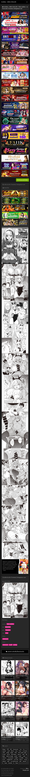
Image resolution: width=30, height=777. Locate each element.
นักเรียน (11, 752)
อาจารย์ (25, 759)
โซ (2, 763)
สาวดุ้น (24, 756)
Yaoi (20, 749)
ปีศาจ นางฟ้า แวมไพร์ (22, 752)
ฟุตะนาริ (19, 754)
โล (13, 763)
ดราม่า (16, 751)
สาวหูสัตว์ (16, 757)
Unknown (5, 639)
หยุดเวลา (21, 759)
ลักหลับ (3, 756)
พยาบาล (8, 754)
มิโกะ (26, 754)
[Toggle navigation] (27, 2)
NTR (8, 749)
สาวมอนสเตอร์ (10, 757)
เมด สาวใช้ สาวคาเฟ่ (14, 761)
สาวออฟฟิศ (21, 757)
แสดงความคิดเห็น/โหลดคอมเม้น (15, 651)
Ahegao (4, 749)
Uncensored (15, 749)
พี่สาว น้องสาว (13, 754)
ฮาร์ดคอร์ (4, 761)
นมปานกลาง (25, 751)
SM (11, 749)
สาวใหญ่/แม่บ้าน (10, 759)
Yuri (24, 749)
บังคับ (16, 752)
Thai (7, 633)
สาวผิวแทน (4, 757)
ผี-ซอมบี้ (3, 754)
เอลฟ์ (20, 761)
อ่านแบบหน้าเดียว (23, 180)
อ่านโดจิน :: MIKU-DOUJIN (8, 2)
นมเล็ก (3, 752)
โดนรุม (6, 763)
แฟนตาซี (24, 761)
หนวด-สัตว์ (16, 759)
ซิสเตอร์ (12, 751)
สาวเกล (26, 757)
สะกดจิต (15, 756)
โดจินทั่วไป (7, 627)
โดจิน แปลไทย (10, 624)
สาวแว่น (3, 759)
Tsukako (8, 630)
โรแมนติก (10, 763)
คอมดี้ (10, 645)
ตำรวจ (20, 751)
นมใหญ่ (15, 645)
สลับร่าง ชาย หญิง (9, 756)
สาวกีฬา (20, 756)
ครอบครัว (4, 751)
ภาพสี (23, 754)
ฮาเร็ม (8, 761)
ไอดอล (17, 763)
